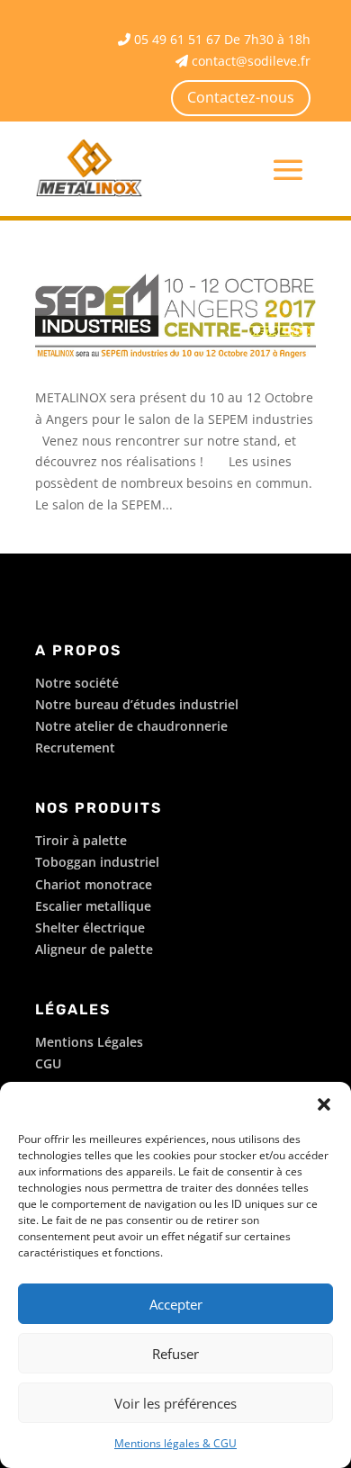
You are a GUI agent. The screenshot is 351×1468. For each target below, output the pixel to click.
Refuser (175, 1354)
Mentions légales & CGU (175, 1443)
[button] (324, 1104)
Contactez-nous (240, 97)
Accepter (175, 1304)
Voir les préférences (175, 1403)
